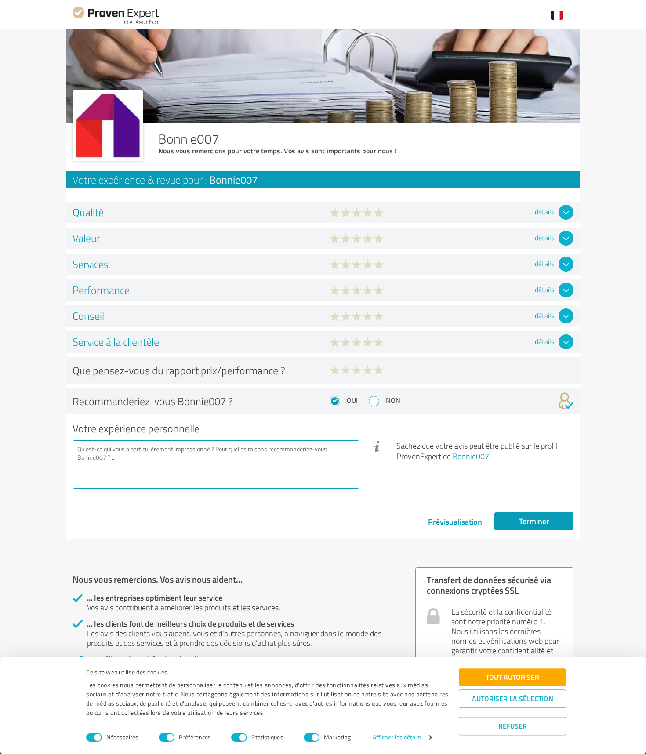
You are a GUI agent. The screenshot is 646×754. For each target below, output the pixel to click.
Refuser (512, 726)
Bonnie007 (471, 456)
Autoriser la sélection (512, 698)
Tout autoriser (512, 677)
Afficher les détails (397, 737)
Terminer (534, 521)
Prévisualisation (455, 521)
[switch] (166, 737)
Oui (352, 400)
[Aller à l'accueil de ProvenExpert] (116, 22)
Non (393, 400)
